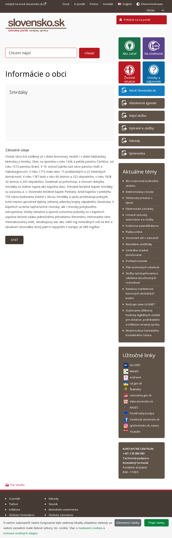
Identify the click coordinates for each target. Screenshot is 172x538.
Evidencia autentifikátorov (142, 226)
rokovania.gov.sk (141, 395)
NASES (134, 407)
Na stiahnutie (153, 53)
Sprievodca (137, 153)
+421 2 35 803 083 (134, 453)
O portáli (79, 4)
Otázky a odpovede (153, 79)
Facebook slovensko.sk (145, 419)
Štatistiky (135, 389)
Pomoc (94, 4)
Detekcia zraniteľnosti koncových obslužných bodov (140, 293)
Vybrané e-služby (141, 128)
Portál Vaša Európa (142, 413)
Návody (134, 141)
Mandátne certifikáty (139, 244)
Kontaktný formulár (136, 463)
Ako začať (129, 53)
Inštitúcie (14, 509)
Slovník (53, 504)
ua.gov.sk (136, 383)
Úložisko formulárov (22, 515)
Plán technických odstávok (142, 267)
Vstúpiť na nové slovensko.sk (24, 4)
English (127, 4)
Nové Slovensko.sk (142, 90)
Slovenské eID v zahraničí (142, 238)
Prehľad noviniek (136, 261)
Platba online (134, 232)
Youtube (135, 431)
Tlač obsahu (17, 485)
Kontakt (108, 4)
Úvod (66, 4)
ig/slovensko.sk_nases (144, 425)
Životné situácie (129, 79)
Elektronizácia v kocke (140, 192)
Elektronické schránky (140, 209)
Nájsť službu (137, 115)
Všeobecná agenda (142, 103)
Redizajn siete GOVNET (140, 304)
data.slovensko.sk (141, 401)
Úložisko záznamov (61, 515)
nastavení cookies (90, 528)
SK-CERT (135, 365)
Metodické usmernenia (63, 509)
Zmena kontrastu (152, 4)
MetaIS (134, 371)
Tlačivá (13, 504)
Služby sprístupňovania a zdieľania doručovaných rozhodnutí (142, 278)
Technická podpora (136, 458)
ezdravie (135, 377)
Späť (14, 240)
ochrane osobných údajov (20, 533)
